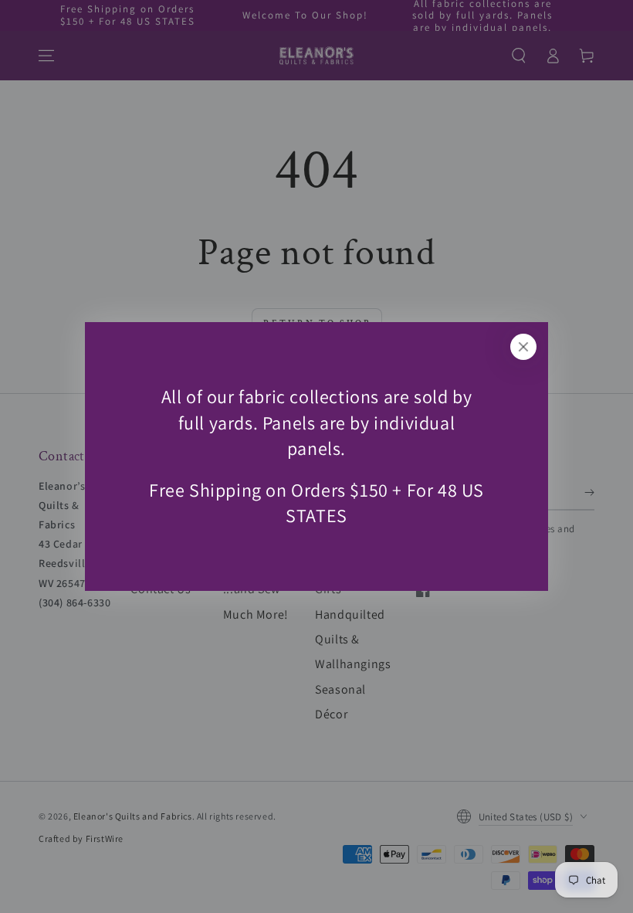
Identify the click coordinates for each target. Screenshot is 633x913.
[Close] (523, 347)
